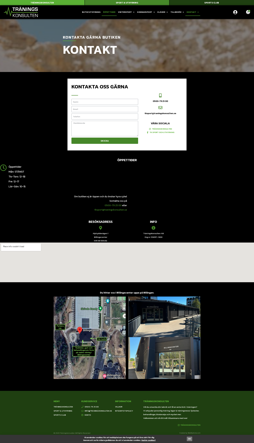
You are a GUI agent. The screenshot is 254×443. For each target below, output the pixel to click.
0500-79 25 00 (160, 101)
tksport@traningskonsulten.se (160, 113)
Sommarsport (144, 12)
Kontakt (191, 12)
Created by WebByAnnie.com (189, 433)
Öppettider (109, 12)
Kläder (161, 12)
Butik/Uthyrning (91, 12)
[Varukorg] (248, 12)
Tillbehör (176, 12)
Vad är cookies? (148, 440)
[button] (42, 2)
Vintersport (125, 12)
